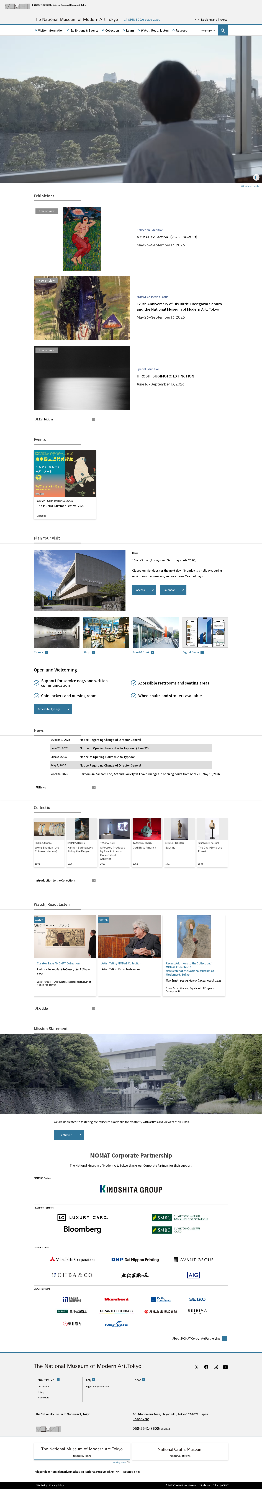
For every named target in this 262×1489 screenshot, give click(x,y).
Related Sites (131, 1471)
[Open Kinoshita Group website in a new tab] (131, 1189)
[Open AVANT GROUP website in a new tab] (193, 1259)
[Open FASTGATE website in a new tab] (116, 1324)
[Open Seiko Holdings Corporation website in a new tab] (197, 1299)
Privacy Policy (56, 1485)
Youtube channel (225, 1367)
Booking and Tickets (214, 19)
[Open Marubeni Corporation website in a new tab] (116, 1299)
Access (140, 590)
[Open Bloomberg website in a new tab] (82, 1230)
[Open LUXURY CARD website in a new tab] (82, 1217)
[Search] (223, 30)
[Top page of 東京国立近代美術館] (76, 20)
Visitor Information (50, 30)
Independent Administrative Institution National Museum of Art (74, 1471)
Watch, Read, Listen (155, 30)
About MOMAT (47, 1380)
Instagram (216, 1367)
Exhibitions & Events (84, 30)
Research (182, 30)
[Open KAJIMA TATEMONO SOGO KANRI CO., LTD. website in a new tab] (72, 1299)
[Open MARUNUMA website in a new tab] (135, 1275)
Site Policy (41, 1485)
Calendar (169, 590)
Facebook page (206, 1367)
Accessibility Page (49, 709)
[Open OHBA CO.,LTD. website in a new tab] (73, 1275)
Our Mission (65, 1135)
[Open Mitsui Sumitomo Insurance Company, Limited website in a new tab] (71, 1311)
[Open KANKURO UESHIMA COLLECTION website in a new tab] (197, 1311)
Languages (206, 30)
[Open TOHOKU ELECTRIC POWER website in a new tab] (72, 1324)
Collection (112, 30)
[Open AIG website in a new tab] (193, 1275)
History (41, 1391)
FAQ (88, 1380)
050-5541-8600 (146, 1428)
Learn (130, 30)
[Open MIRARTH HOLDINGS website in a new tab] (116, 1311)
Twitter (196, 1367)
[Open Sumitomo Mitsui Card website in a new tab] (179, 1230)
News (138, 1380)
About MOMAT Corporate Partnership (196, 1338)
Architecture (43, 1397)
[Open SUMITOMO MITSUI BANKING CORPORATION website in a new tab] (179, 1218)
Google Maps (141, 1419)
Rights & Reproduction (97, 1386)
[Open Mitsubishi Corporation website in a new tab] (73, 1259)
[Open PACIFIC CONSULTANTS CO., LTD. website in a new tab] (161, 1299)
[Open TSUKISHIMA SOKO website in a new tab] (161, 1312)
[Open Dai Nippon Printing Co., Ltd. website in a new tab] (135, 1260)
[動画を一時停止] (256, 177)
